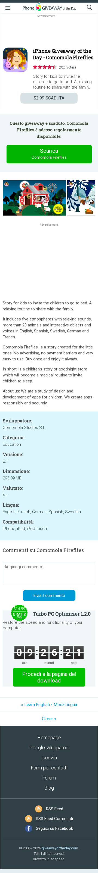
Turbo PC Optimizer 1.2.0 (62, 613)
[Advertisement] (49, 31)
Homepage (49, 737)
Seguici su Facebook (54, 828)
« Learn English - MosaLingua (49, 704)
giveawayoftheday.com (60, 848)
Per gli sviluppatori (49, 747)
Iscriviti (49, 757)
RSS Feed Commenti (54, 818)
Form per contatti (49, 768)
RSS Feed (54, 808)
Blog (49, 788)
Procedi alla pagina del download (49, 677)
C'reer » (49, 718)
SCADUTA (49, 98)
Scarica (49, 154)
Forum (49, 778)
